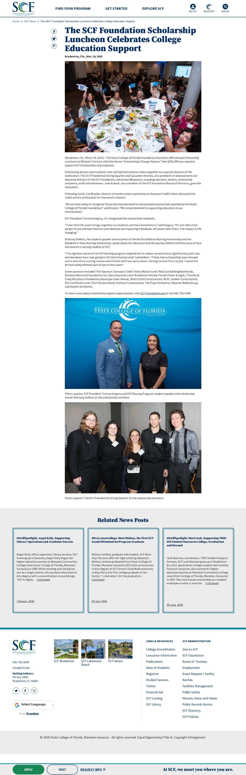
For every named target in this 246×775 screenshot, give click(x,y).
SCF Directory (191, 710)
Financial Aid (154, 692)
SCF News (30, 21)
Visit (62, 769)
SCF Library (153, 704)
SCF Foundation (193, 655)
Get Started (116, 8)
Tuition (151, 686)
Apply (28, 769)
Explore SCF (153, 8)
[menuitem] (73, 8)
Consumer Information (161, 655)
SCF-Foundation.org (152, 293)
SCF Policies (190, 717)
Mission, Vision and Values (199, 698)
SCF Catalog (154, 698)
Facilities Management (197, 686)
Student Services (157, 680)
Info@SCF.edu (21, 668)
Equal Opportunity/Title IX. (155, 737)
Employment (191, 668)
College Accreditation (160, 649)
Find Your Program (73, 8)
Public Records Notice (197, 704)
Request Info (91, 769)
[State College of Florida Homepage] (23, 8)
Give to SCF (190, 649)
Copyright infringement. (190, 737)
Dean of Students (158, 668)
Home (16, 21)
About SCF (209, 11)
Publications (154, 661)
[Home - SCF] (31, 646)
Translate (32, 713)
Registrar (152, 674)
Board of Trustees (194, 661)
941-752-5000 (21, 662)
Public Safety (191, 692)
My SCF (193, 11)
